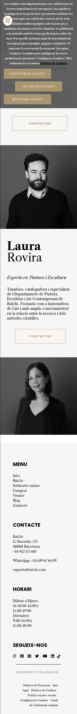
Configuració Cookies (34, 700)
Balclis (18, 481)
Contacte (20, 505)
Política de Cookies (53, 63)
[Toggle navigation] (7, 20)
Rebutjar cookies (27, 99)
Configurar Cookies (27, 73)
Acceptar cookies (38, 86)
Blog (16, 500)
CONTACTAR (40, 123)
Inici (16, 476)
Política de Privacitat (36, 685)
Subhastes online (26, 486)
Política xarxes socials (42, 695)
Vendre (18, 495)
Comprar (20, 490)
